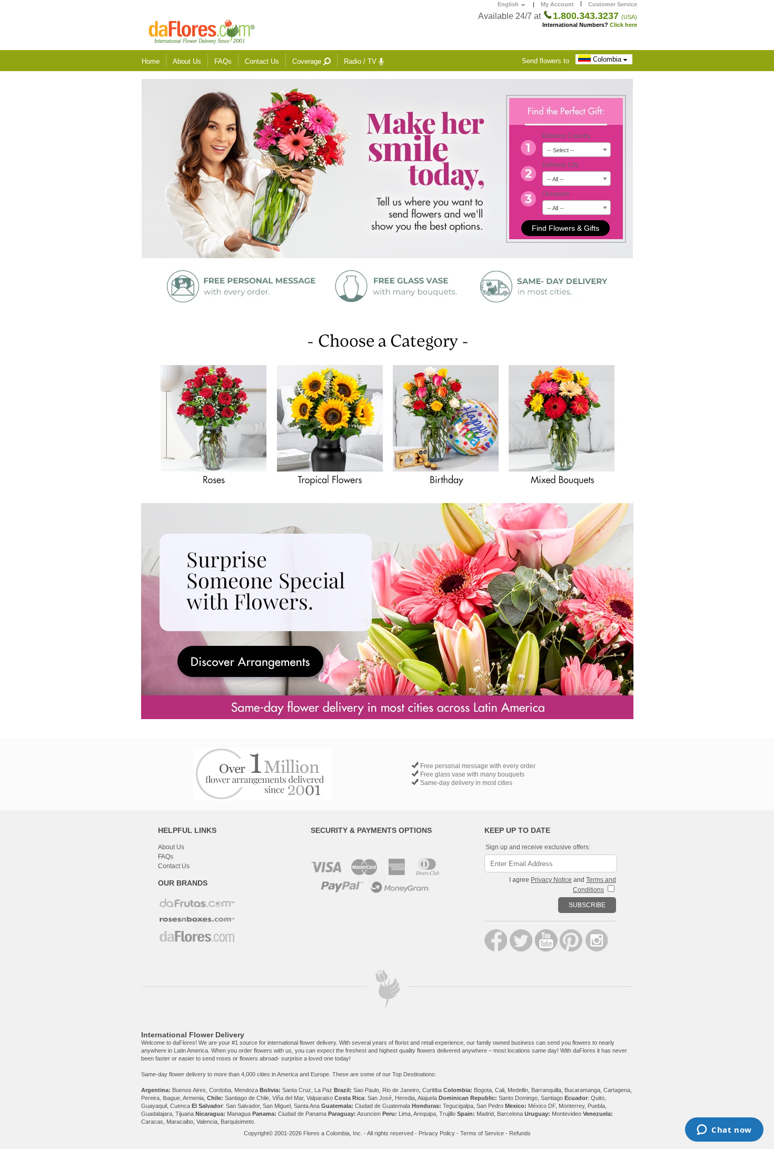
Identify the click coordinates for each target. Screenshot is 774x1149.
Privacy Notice (551, 879)
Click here (623, 25)
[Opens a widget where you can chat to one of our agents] (724, 1130)
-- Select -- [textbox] (560, 150)
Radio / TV (361, 61)
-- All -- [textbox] (555, 179)
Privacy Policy (437, 1133)
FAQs (223, 61)
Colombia (607, 59)
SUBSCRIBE (587, 905)
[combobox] (576, 149)
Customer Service (612, 4)
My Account (557, 4)
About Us (187, 61)
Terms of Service (482, 1133)
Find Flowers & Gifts (565, 228)
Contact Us (262, 61)
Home (151, 61)
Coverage (307, 61)
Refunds (520, 1133)
